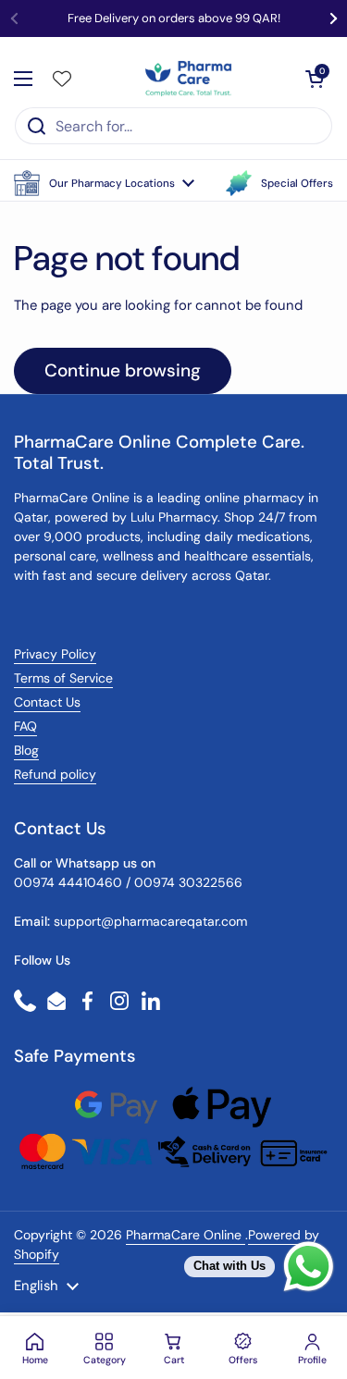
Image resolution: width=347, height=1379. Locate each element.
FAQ (25, 726)
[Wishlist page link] (62, 78)
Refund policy (55, 774)
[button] (104, 183)
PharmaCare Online (185, 1234)
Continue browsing (122, 370)
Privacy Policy (55, 654)
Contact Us (47, 702)
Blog (26, 750)
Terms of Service (63, 678)
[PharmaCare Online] (189, 78)
